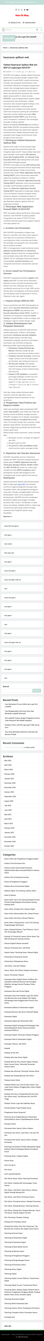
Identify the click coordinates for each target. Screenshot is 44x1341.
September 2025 (10, 796)
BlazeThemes (23, 1337)
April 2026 (8, 765)
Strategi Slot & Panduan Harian (15, 1222)
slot (5, 589)
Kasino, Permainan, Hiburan (14, 975)
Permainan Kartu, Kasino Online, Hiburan (18, 1128)
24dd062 (8, 72)
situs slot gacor (10, 571)
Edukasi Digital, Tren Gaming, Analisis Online (20, 891)
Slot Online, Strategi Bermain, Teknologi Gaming (21, 1206)
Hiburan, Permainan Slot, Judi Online (17, 948)
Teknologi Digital (10, 1274)
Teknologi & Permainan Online (15, 1265)
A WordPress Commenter (13, 747)
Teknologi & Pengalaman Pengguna (16, 1256)
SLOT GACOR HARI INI (12, 1174)
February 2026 (9, 774)
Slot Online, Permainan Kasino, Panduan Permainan (22, 1201)
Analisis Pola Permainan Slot (14, 863)
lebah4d (7, 1048)
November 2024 (10, 842)
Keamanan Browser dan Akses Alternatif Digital (21, 1012)
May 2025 (7, 815)
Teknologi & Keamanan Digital (15, 1242)
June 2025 (8, 810)
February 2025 (9, 828)
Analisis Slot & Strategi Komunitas (16, 877)
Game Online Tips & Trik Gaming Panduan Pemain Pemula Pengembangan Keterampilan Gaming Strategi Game (22, 902)
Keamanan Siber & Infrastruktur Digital (18, 1039)
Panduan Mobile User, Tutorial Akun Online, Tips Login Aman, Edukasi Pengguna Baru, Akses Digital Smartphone (22, 1087)
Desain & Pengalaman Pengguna (15, 882)
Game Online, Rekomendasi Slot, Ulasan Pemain (21, 914)
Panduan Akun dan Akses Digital (15, 1057)
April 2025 (8, 819)
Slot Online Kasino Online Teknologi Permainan (21, 1179)
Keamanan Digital (10, 1017)
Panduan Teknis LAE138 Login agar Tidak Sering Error (20, 2)
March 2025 (8, 824)
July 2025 (7, 806)
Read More (7, 516)
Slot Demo (8, 1170)
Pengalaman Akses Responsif (15, 1112)
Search (6, 686)
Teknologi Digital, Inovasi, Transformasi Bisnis (20, 1285)
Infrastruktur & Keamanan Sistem (16, 957)
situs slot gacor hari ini (12, 580)
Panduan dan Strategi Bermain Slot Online (19, 1076)
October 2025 (9, 792)
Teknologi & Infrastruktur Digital (15, 1238)
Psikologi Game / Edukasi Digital (16, 1156)
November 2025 (10, 787)
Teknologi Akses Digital (12, 1269)
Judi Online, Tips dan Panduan (15, 966)
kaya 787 (21, 484)
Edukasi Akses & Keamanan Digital (16, 886)
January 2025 (9, 833)
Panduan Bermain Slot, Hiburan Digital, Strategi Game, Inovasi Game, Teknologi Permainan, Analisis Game (21, 1064)
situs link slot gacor (11, 526)
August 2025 (8, 801)
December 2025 (9, 783)
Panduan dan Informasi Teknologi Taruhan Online (21, 1071)
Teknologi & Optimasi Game (14, 1251)
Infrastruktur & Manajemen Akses (16, 961)
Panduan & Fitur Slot (11, 1053)
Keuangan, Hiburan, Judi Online (15, 1044)
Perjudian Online (10, 1124)
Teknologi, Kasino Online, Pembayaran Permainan (22, 1308)
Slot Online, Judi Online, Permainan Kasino (19, 1197)
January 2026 (9, 779)
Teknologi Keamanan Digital (14, 1299)
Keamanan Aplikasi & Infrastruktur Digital (19, 1007)
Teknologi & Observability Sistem (16, 1247)
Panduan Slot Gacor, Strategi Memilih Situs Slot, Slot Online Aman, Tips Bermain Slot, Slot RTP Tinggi (21, 1096)
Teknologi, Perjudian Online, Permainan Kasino (20, 1313)
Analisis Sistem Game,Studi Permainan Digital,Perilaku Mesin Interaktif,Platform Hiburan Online (21, 870)
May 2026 (7, 761)
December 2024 (9, 837)
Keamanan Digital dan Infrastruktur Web (18, 1021)
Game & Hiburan (10, 895)
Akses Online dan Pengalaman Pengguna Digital (21, 859)
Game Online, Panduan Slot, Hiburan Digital (19, 909)
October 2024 (9, 846)
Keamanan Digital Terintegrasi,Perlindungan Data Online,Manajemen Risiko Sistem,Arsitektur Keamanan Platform (21, 1028)
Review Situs (8, 1161)
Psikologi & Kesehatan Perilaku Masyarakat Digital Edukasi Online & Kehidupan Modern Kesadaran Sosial (22, 1149)
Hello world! (30, 747)
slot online (8, 544)
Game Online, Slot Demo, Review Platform (19, 918)
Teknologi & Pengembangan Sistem (17, 1260)
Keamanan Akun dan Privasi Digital (16, 991)
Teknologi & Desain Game (13, 1233)
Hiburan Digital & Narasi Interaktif (16, 943)
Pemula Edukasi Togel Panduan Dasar (17, 1108)
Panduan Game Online (12, 1080)
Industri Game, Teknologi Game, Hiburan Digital (21, 952)
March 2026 (8, 770)
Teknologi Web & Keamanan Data (16, 1304)
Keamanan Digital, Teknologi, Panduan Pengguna (21, 1035)
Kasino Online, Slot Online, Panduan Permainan (21, 970)
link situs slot (9, 553)
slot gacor (8, 535)
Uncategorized (9, 1317)
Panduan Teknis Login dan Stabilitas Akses (19, 1103)
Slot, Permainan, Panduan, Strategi (16, 1217)
